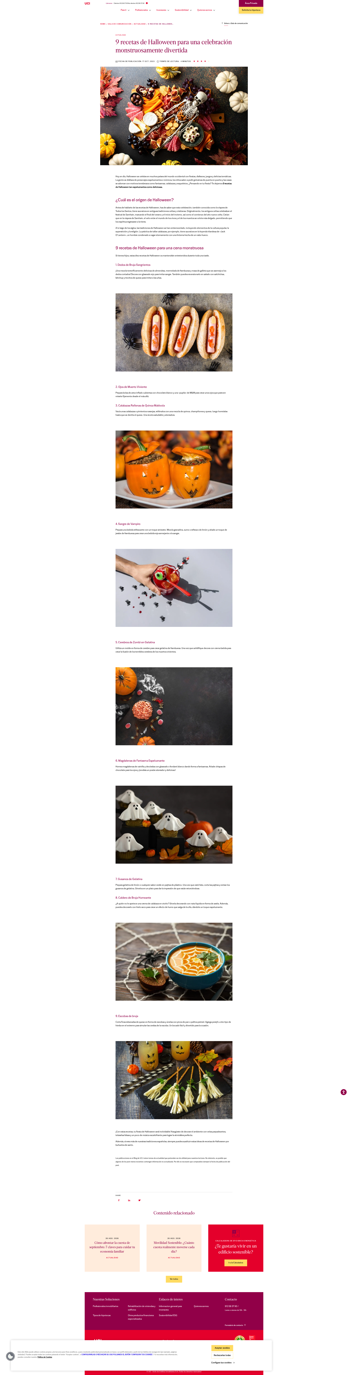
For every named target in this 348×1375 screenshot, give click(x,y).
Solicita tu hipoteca (251, 10)
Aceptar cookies (222, 1348)
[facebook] (119, 1200)
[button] (10, 1356)
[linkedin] (129, 1200)
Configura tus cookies (221, 1363)
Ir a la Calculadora (236, 1263)
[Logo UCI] (92, 3)
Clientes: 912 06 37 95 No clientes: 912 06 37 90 (129, 3)
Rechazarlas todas (222, 1355)
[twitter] (139, 1200)
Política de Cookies (45, 1357)
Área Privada (251, 3)
